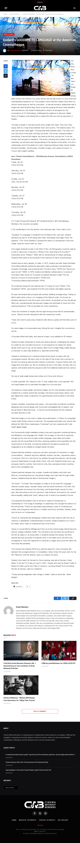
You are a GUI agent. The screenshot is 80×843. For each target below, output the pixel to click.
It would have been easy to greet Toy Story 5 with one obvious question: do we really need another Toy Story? (41, 754)
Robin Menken (14, 50)
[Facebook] (6, 66)
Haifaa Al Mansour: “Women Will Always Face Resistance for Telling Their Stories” (19, 699)
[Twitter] (6, 71)
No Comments (37, 50)
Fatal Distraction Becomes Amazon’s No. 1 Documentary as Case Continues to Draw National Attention (20, 666)
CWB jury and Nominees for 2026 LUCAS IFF (59, 663)
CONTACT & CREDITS (47, 820)
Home (14, 820)
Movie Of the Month (27, 820)
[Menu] (6, 8)
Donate (40, 2)
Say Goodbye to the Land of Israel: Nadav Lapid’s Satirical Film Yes (28, 770)
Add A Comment (40, 711)
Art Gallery (63, 820)
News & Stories (9, 34)
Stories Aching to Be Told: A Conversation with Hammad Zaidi (27, 762)
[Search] (74, 8)
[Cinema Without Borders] (40, 8)
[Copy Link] (6, 76)
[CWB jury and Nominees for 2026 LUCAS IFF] (59, 650)
